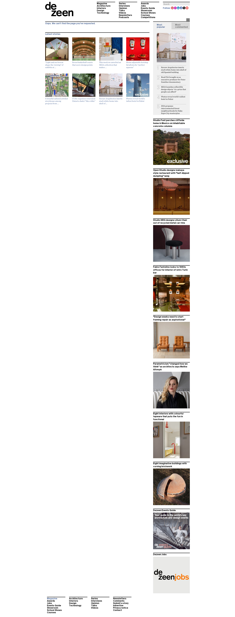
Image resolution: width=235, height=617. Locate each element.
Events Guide (148, 8)
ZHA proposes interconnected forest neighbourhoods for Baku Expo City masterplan (171, 109)
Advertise (118, 605)
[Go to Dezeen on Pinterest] (172, 8)
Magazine (102, 3)
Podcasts (124, 17)
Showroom (146, 10)
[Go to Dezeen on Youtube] (187, 8)
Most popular (161, 26)
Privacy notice (120, 608)
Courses (145, 15)
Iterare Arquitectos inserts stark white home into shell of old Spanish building (173, 69)
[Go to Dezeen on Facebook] (181, 8)
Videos (122, 13)
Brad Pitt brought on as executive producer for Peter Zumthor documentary (173, 79)
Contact (117, 610)
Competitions (148, 17)
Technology (103, 13)
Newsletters (125, 15)
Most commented (181, 26)
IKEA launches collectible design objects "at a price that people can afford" (173, 89)
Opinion (123, 8)
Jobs (143, 6)
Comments (118, 601)
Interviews (124, 6)
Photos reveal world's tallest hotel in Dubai (173, 98)
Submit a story (121, 603)
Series (122, 3)
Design (100, 10)
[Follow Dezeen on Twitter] (184, 8)
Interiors (101, 8)
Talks (122, 10)
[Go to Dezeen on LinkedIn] (178, 8)
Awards (145, 3)
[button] (188, 20)
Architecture (104, 6)
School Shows (148, 13)
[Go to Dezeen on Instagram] (175, 8)
